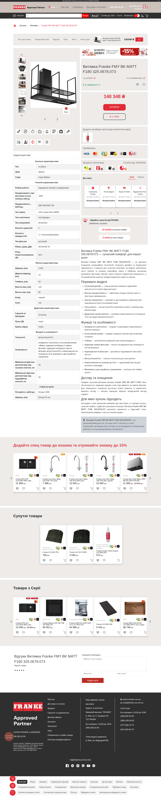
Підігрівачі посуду (119, 787)
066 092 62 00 (19, 736)
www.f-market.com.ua (132, 699)
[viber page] (83, 766)
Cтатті (119, 16)
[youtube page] (88, 766)
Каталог (20, 16)
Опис (65, 39)
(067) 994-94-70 (127, 730)
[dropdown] (125, 7)
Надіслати (92, 680)
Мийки (32, 782)
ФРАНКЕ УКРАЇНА (94, 1)
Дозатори (94, 782)
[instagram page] (78, 766)
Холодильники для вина (99, 787)
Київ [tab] (132, 177)
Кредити (51, 708)
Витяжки (119, 782)
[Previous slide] (45, 119)
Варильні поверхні (79, 782)
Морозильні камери (78, 787)
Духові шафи (107, 782)
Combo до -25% (108, 16)
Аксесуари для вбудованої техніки (113, 792)
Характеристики (42, 39)
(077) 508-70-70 (127, 725)
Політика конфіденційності (59, 740)
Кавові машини (45, 787)
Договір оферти (54, 717)
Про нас (65, 7)
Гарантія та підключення (58, 713)
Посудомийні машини (26, 787)
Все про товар (24, 39)
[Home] (29, 7)
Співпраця (78, 7)
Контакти (51, 722)
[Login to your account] (142, 16)
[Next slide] (56, 119)
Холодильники (60, 787)
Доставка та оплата (96, 7)
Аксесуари (85, 39)
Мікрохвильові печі (134, 782)
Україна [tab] (141, 177)
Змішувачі (43, 782)
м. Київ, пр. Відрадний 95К (97, 740)
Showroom (128, 16)
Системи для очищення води (55, 792)
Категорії (22, 782)
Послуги (74, 792)
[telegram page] (72, 766)
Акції (50, 731)
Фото (74, 39)
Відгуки (56, 39)
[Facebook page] (67, 766)
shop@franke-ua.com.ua (133, 703)
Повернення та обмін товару (60, 735)
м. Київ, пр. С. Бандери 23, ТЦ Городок (97, 717)
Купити (114, 107)
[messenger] (94, 766)
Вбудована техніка (88, 792)
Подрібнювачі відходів (59, 782)
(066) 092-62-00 (92, 728)
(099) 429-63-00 (127, 721)
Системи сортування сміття (29, 792)
